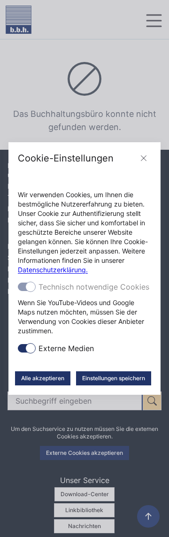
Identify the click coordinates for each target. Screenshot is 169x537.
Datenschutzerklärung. (53, 270)
